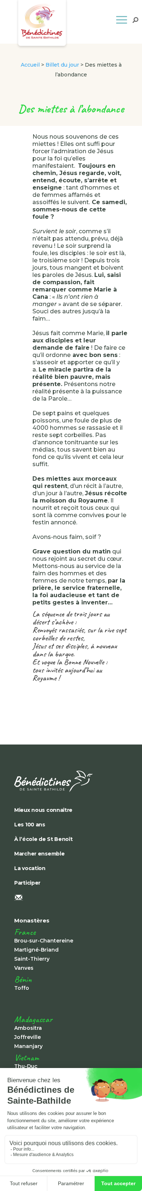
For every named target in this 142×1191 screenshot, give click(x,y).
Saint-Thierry (32, 959)
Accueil (30, 64)
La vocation (30, 868)
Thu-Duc (26, 1066)
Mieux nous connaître (43, 810)
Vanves (23, 968)
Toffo (21, 988)
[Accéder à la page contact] (65, 898)
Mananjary (28, 1046)
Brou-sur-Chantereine (43, 940)
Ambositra (28, 1028)
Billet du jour (62, 64)
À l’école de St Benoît (43, 839)
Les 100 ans (29, 824)
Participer (27, 883)
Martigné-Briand (36, 949)
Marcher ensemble (39, 853)
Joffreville (27, 1037)
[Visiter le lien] (65, 781)
